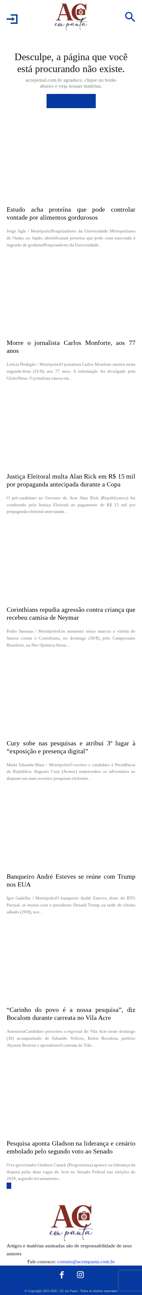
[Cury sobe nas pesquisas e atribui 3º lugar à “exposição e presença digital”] (71, 695)
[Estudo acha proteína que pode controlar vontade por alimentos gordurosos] (71, 161)
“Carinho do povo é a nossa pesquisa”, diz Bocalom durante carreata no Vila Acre (71, 1013)
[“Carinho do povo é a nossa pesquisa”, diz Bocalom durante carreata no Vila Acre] (71, 962)
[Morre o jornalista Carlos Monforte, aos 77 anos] (71, 295)
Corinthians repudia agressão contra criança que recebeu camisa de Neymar (71, 613)
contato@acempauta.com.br (86, 1261)
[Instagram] (81, 1275)
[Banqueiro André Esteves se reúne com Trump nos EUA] (71, 828)
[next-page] (9, 1186)
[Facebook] (62, 1275)
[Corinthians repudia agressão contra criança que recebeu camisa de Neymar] (71, 562)
